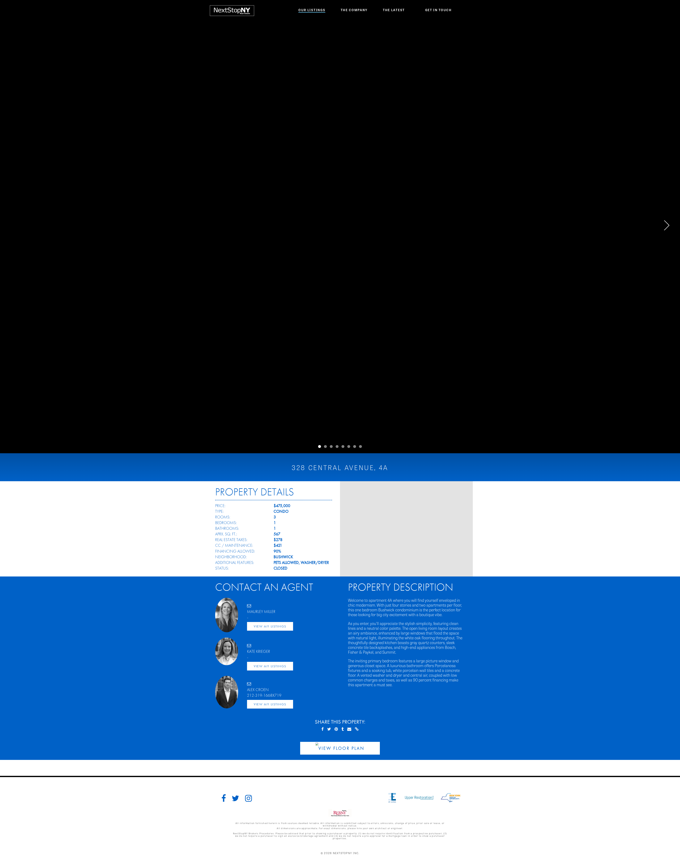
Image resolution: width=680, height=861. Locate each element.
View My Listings (270, 626)
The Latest (394, 9)
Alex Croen (258, 689)
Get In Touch (438, 9)
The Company (354, 9)
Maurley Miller (261, 611)
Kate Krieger (258, 651)
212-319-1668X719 (264, 695)
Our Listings (311, 9)
